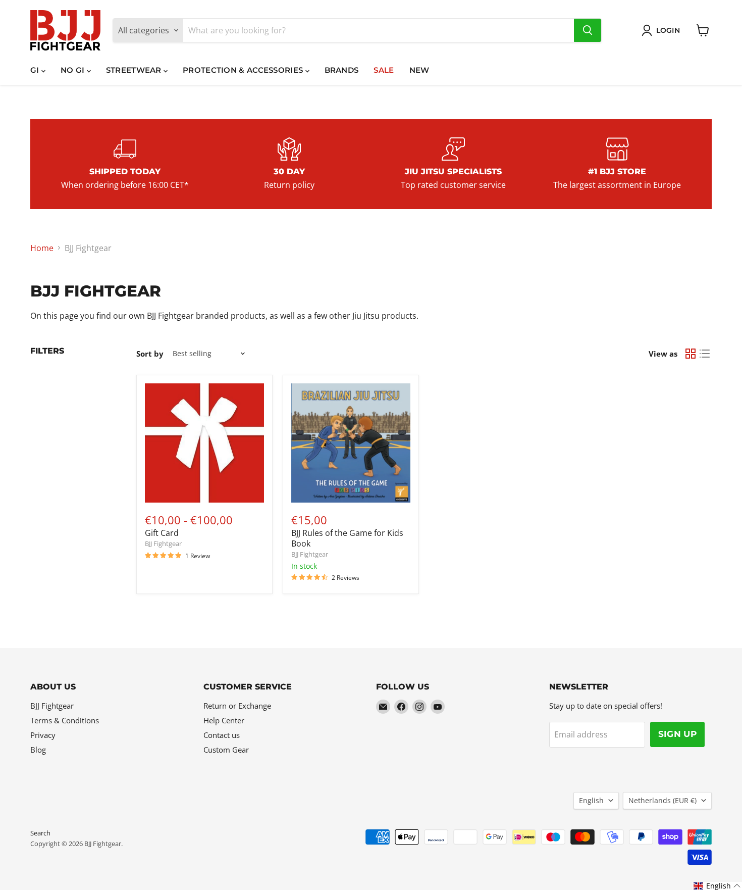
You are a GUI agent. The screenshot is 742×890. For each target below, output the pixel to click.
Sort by (150, 354)
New (419, 70)
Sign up (677, 734)
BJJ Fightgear (163, 543)
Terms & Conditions (64, 720)
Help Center (223, 720)
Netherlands (662, 800)
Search (40, 832)
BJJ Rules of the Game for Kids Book (347, 538)
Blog (38, 750)
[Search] (587, 30)
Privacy (43, 735)
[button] (717, 886)
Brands (342, 70)
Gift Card (162, 532)
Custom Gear (226, 750)
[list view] (705, 354)
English (591, 800)
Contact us (221, 735)
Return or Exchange (237, 706)
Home (42, 248)
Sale (384, 70)
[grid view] (690, 354)
